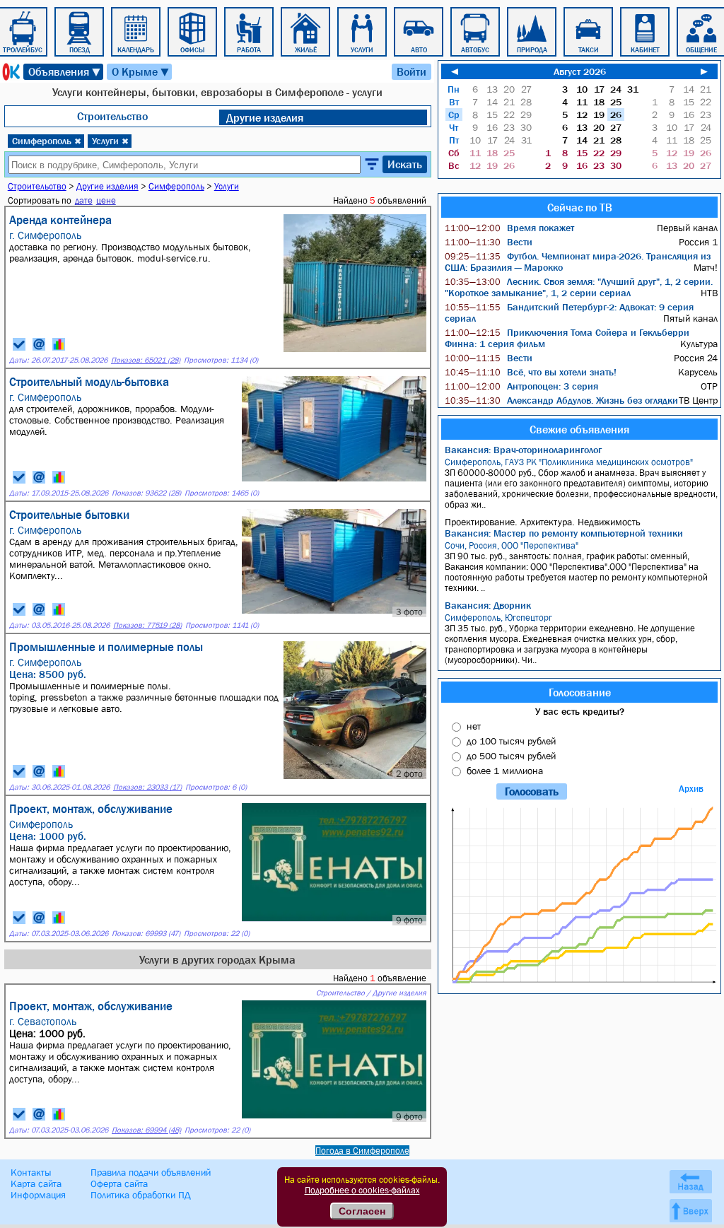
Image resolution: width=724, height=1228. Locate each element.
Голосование (580, 692)
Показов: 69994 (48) (146, 1130)
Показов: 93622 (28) (146, 493)
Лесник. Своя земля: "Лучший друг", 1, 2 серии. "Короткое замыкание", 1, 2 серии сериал (579, 287)
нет (474, 726)
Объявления (65, 71)
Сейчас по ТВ (579, 207)
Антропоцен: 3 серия (521, 386)
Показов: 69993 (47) (146, 933)
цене (106, 200)
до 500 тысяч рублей (511, 755)
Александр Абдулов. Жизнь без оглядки (561, 400)
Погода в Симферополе (362, 1150)
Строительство (112, 116)
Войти (411, 71)
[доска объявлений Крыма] (10, 72)
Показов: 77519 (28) (147, 625)
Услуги (110, 140)
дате (84, 200)
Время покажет (509, 227)
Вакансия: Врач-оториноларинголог (523, 449)
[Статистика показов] (58, 344)
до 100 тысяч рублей (511, 741)
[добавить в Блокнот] (19, 344)
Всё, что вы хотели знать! (531, 372)
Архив (691, 788)
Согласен (362, 1211)
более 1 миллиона (505, 770)
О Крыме (141, 71)
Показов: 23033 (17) (147, 787)
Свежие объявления (579, 429)
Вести (488, 241)
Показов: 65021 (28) (145, 360)
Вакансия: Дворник (488, 605)
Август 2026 (580, 71)
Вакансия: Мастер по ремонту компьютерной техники (564, 533)
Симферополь (46, 140)
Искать (404, 164)
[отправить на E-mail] (39, 344)
